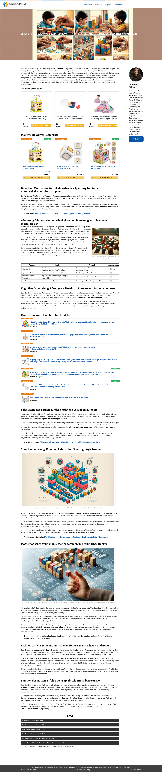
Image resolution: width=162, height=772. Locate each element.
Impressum (80, 770)
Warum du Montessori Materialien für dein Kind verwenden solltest (70, 442)
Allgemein (108, 4)
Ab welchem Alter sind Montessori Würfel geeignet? (35, 725)
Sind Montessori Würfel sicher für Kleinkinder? (34, 734)
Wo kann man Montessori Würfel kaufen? (33, 720)
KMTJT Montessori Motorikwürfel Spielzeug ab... (103, 167)
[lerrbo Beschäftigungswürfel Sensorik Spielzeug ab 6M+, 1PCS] (70, 152)
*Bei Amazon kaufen (37, 177)
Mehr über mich (136, 139)
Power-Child (31, 770)
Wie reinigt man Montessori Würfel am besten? (34, 729)
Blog (88, 770)
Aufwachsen (87, 4)
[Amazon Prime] (47, 171)
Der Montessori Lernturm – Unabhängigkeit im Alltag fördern (62, 213)
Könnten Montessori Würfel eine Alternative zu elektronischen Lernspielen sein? (43, 743)
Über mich (119, 4)
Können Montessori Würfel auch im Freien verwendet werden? (38, 738)
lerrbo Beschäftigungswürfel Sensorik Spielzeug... (67, 167)
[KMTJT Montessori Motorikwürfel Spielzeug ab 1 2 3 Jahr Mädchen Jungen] (104, 152)
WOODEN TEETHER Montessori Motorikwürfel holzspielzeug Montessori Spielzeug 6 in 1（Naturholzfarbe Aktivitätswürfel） (62, 348)
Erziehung (98, 4)
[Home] (14, 4)
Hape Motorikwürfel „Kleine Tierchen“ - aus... (33, 167)
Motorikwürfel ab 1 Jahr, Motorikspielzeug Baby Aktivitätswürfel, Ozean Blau (59, 397)
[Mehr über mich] (136, 74)
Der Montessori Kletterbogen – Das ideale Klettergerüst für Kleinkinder (76, 536)
